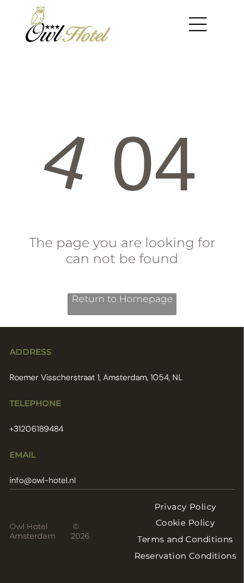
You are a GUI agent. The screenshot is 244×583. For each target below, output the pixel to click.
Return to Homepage (122, 299)
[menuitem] (186, 506)
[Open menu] (198, 24)
